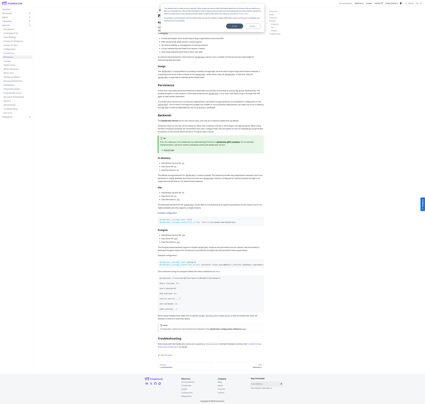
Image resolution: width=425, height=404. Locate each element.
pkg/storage (169, 150)
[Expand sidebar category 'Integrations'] (29, 117)
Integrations (186, 396)
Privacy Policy (243, 14)
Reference (359, 3)
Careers (221, 392)
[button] (16, 17)
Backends (272, 21)
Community (186, 385)
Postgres (274, 31)
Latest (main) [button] (390, 3)
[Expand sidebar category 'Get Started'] (29, 13)
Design (271, 14)
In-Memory (274, 24)
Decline (252, 26)
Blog (220, 382)
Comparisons (186, 392)
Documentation (345, 3)
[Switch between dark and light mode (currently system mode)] (401, 3)
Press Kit (221, 389)
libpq (217, 271)
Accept (234, 26)
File (272, 27)
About (220, 385)
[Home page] (160, 10)
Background (273, 11)
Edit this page (166, 355)
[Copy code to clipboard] (261, 219)
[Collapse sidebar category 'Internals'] (29, 25)
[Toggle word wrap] (257, 262)
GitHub (378, 3)
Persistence (273, 18)
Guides (369, 3)
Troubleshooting (274, 34)
